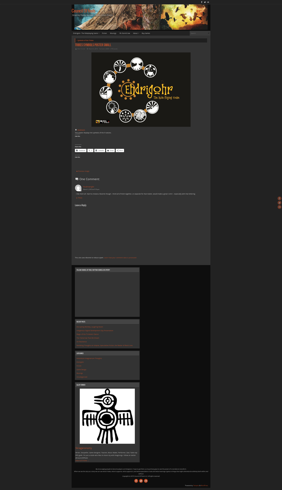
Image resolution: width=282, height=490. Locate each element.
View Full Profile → (82, 460)
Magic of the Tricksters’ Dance (88, 334)
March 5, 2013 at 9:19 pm (91, 189)
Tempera (196, 485)
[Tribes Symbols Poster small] (141, 89)
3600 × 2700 (109, 49)
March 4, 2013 (93, 49)
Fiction (79, 366)
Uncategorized (82, 377)
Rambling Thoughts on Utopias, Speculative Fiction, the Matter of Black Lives (105, 345)
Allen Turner (81, 49)
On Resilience (82, 342)
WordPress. (204, 485)
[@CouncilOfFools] (204, 2)
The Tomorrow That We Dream (88, 338)
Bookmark (81, 130)
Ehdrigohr (80, 362)
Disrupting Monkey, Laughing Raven (90, 327)
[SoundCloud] (207, 2)
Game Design (81, 369)
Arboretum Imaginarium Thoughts (89, 358)
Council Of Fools (83, 11)
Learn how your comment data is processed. (120, 258)
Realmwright (88, 186)
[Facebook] (201, 2)
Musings (80, 373)
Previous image (83, 171)
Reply (80, 198)
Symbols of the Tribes (85, 40)
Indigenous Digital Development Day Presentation (95, 330)
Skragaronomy (83, 448)
